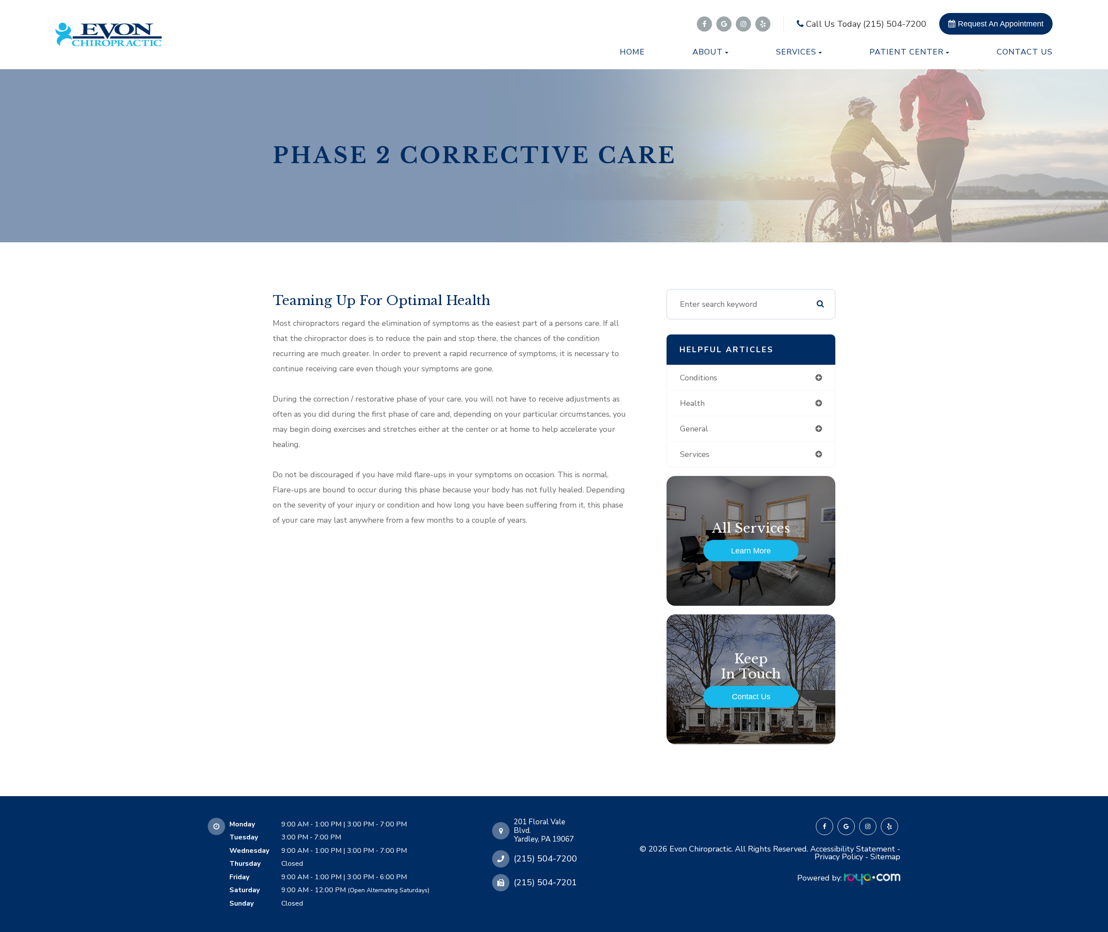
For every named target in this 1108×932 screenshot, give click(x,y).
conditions (698, 378)
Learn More (751, 550)
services (694, 454)
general (694, 429)
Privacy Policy (839, 857)
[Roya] (872, 878)
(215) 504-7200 (545, 859)
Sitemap (885, 857)
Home (632, 52)
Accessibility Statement (852, 849)
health (692, 403)
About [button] (707, 52)
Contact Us (1025, 52)
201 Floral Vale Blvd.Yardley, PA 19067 (544, 831)
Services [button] (796, 52)
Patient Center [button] (907, 52)
